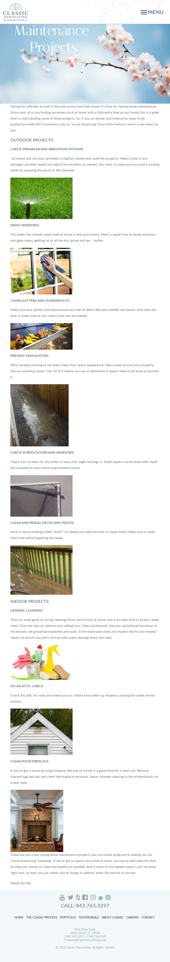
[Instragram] (93, 897)
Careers (132, 917)
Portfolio (68, 917)
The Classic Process (41, 917)
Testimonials (89, 917)
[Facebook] (85, 897)
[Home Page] (15, 12)
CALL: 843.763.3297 (85, 906)
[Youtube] (62, 897)
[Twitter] (70, 897)
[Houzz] (78, 897)
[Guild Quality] (100, 898)
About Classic (113, 917)
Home (19, 917)
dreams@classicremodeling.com (86, 940)
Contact (148, 917)
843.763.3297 (75, 936)
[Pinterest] (108, 897)
